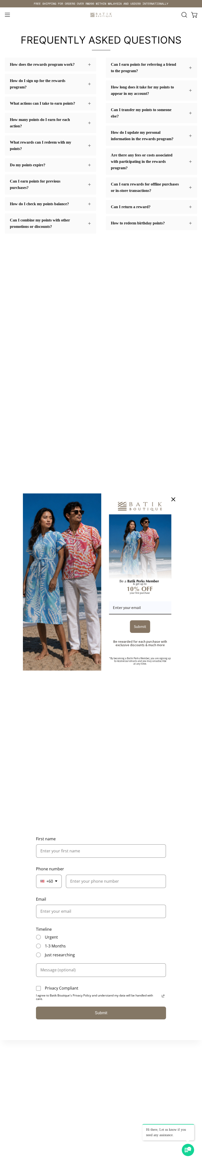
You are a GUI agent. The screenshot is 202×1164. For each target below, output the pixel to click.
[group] (101, 3)
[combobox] (49, 881)
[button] (183, 14)
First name (46, 839)
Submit (101, 1013)
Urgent (51, 937)
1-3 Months (55, 946)
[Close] (173, 499)
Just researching (60, 954)
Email (41, 899)
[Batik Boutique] (101, 15)
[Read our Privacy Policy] (163, 996)
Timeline (44, 929)
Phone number (50, 869)
